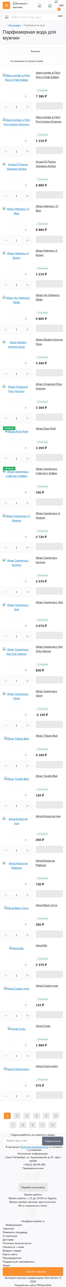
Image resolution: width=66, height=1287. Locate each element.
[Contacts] (50, 5)
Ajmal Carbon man (47, 985)
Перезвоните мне (33, 1168)
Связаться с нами (13, 1246)
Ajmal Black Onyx (46, 905)
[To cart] (49, 106)
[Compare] (20, 89)
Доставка (8, 1239)
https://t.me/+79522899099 (36, 1176)
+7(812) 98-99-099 (34, 1164)
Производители (12, 1257)
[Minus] (5, 107)
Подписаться (52, 1141)
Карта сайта (10, 1254)
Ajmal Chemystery (47, 1066)
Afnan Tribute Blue (47, 735)
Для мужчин (14, 25)
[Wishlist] (12, 89)
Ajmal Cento (43, 1025)
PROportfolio (44, 1285)
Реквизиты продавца (15, 1232)
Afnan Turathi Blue (47, 775)
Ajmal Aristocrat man (48, 816)
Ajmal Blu (41, 945)
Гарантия (8, 1228)
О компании (10, 1235)
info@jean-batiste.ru (33, 1221)
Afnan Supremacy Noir (49, 602)
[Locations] (39, 5)
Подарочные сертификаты (19, 1261)
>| (52, 1125)
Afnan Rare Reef (46, 428)
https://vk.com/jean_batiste (32, 1213)
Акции (6, 1265)
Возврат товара (12, 1250)
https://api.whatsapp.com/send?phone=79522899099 (28, 1176)
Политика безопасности (34, 1146)
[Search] (7, 17)
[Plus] (27, 107)
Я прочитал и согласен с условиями (34, 1148)
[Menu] (6, 5)
